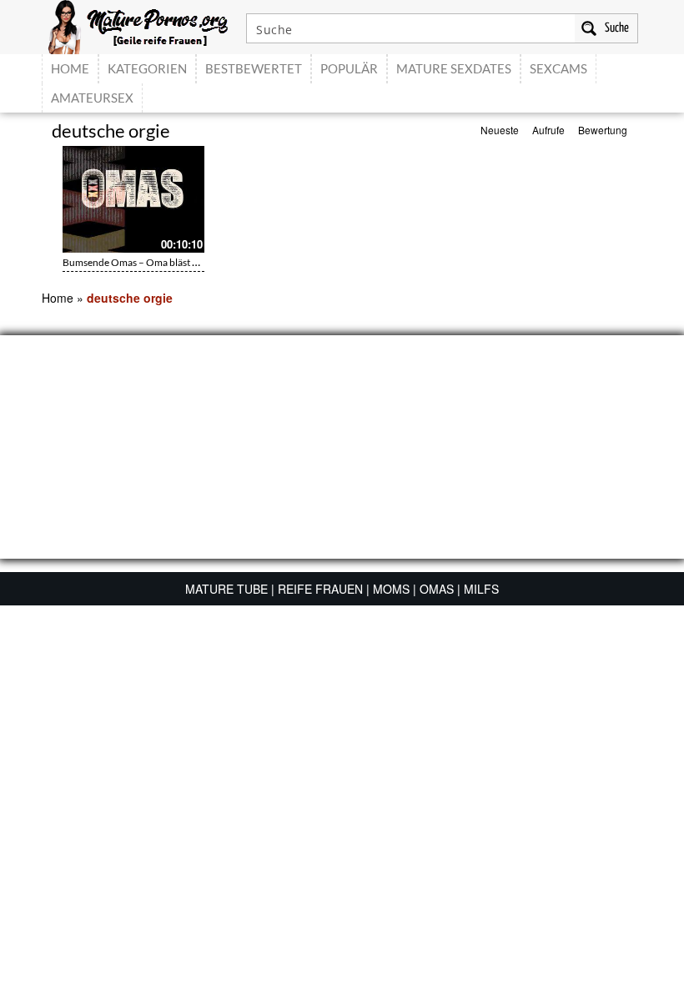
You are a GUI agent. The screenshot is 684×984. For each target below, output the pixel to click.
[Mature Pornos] (138, 25)
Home (57, 297)
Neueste (499, 130)
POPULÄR (349, 68)
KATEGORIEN (147, 68)
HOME (70, 68)
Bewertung (602, 130)
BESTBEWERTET (253, 68)
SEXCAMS (558, 68)
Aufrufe (548, 130)
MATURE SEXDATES (453, 68)
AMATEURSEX (92, 97)
